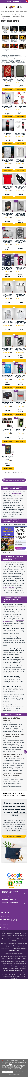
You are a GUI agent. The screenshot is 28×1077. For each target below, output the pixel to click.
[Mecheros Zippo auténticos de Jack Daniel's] (14, 37)
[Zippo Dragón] (22, 28)
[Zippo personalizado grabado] (5, 28)
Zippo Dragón (22, 32)
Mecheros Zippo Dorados (5, 41)
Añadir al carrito (8, 89)
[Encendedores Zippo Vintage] (14, 46)
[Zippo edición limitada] (22, 37)
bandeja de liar (17, 493)
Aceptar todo (7, 1071)
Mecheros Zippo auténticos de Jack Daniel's (14, 40)
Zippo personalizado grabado (5, 31)
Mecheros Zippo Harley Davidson (14, 32)
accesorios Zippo (8, 587)
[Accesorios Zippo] (22, 46)
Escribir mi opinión (14, 836)
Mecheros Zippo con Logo (5, 50)
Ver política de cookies (17, 1068)
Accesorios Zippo (22, 50)
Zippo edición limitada (22, 41)
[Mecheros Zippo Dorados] (5, 37)
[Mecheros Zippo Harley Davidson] (14, 28)
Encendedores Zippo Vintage (14, 50)
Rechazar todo (20, 1071)
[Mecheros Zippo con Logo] (5, 46)
